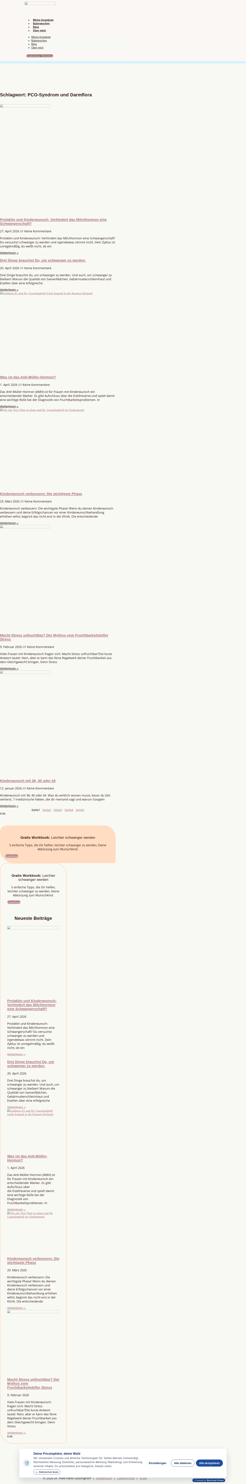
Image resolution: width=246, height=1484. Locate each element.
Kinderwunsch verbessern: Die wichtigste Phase (41, 494)
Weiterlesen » (9, 253)
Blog (36, 27)
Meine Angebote (43, 20)
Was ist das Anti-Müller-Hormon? (28, 377)
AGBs (143, 1478)
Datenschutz (126, 1478)
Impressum (104, 1478)
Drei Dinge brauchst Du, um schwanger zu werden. (43, 260)
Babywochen (41, 23)
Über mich (39, 30)
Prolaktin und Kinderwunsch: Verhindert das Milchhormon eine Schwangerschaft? (32, 1005)
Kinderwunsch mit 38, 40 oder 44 (28, 781)
